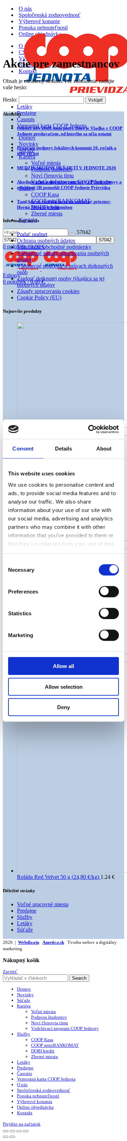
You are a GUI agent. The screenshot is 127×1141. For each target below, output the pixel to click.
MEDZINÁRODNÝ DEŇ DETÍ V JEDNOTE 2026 (66, 167)
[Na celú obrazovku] (19, 1131)
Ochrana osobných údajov (46, 241)
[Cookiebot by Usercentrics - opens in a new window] (89, 429)
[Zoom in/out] (26, 1131)
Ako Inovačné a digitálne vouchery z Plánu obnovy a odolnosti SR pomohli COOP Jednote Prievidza (69, 184)
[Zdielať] (12, 1131)
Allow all (63, 666)
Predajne (26, 113)
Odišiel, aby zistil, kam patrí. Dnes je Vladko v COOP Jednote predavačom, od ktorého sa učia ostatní (69, 130)
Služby (24, 917)
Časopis (26, 119)
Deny (63, 707)
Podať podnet (32, 234)
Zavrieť (10, 971)
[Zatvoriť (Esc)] (5, 1131)
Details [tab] (63, 449)
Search (79, 978)
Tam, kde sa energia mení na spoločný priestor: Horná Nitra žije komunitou (64, 204)
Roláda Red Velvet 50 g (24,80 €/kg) (59, 877)
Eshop (10, 275)
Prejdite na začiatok (22, 1124)
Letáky (24, 107)
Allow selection (64, 686)
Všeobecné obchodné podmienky (54, 247)
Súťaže (25, 930)
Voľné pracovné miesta (42, 904)
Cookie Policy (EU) (39, 297)
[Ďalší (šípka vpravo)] (12, 1137)
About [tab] (104, 449)
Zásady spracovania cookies (48, 291)
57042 (84, 232)
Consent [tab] (23, 449)
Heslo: (11, 100)
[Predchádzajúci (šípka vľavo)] (5, 1137)
